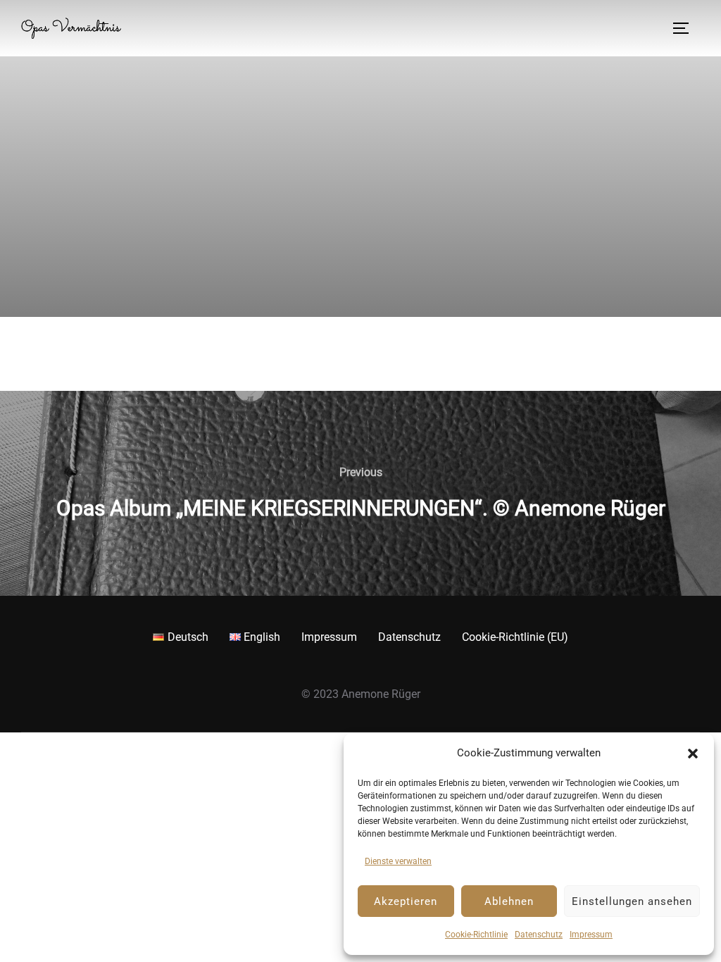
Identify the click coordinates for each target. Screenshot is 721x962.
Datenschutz (539, 934)
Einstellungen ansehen (632, 901)
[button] (693, 754)
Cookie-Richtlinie (476, 934)
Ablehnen (509, 901)
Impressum (591, 934)
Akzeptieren (405, 901)
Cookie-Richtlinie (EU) (515, 637)
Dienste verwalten (398, 861)
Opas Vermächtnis (70, 28)
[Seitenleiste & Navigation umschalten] (686, 28)
